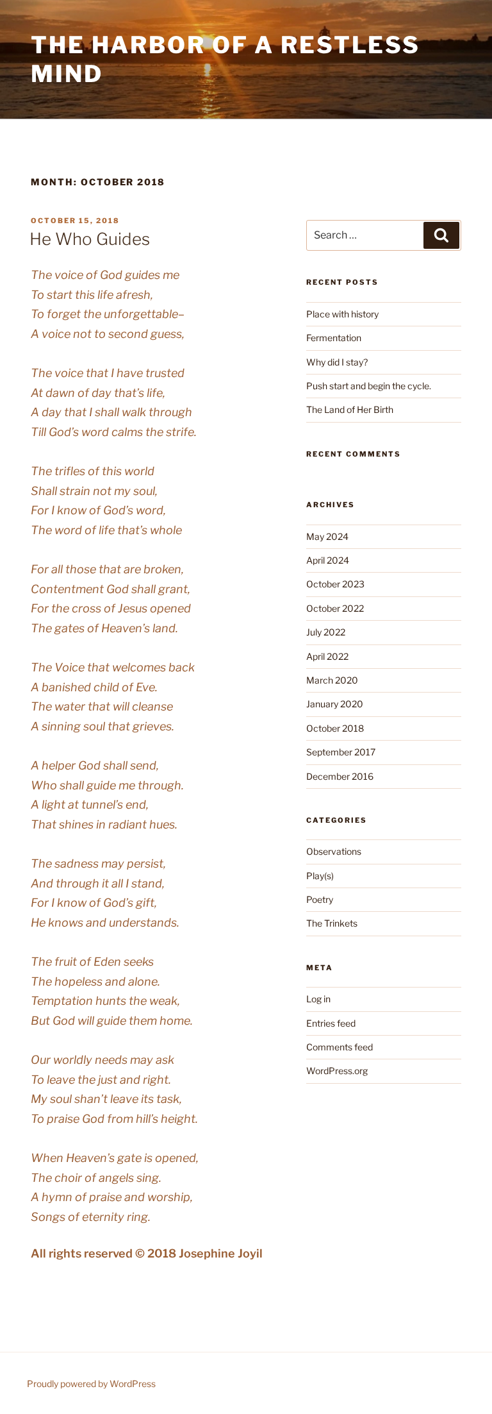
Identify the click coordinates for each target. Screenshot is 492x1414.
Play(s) (320, 875)
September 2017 (340, 751)
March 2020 (332, 680)
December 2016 (339, 776)
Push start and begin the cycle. (368, 385)
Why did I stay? (337, 362)
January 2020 (334, 703)
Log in (318, 998)
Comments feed (339, 1046)
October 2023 (335, 583)
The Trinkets (331, 923)
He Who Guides (89, 239)
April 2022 (327, 656)
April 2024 (327, 560)
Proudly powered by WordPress (91, 1383)
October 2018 (335, 728)
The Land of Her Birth (349, 409)
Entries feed (331, 1023)
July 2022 (325, 632)
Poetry (319, 899)
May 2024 (327, 536)
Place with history (343, 313)
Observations (333, 851)
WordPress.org (337, 1070)
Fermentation (333, 337)
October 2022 (335, 608)
